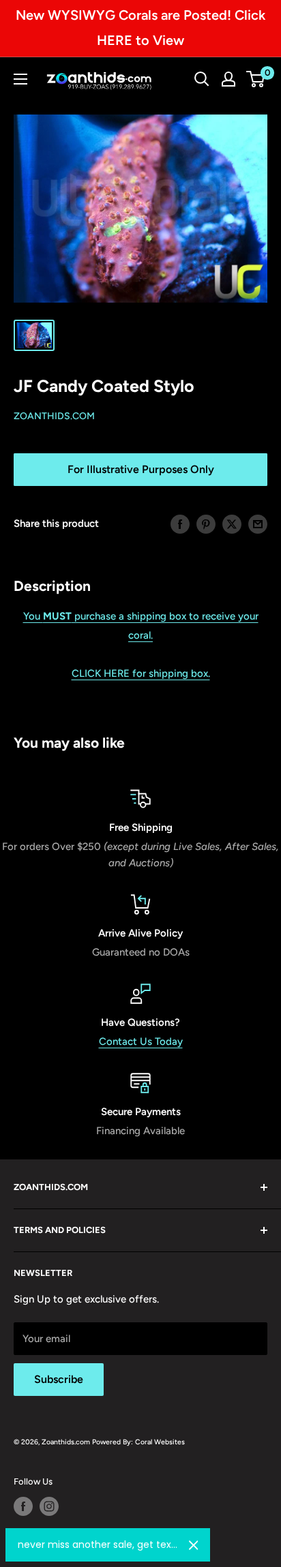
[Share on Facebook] (180, 523)
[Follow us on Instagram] (49, 1506)
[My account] (228, 79)
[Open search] (201, 79)
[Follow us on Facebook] (23, 1506)
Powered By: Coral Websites (138, 1441)
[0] (256, 79)
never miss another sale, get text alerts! (98, 1544)
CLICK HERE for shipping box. (141, 673)
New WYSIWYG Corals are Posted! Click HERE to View (140, 27)
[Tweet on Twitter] (231, 523)
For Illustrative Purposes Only (141, 469)
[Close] (193, 1545)
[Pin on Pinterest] (206, 523)
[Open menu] (20, 79)
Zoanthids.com (54, 416)
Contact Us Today (141, 1041)
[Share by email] (257, 523)
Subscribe (58, 1379)
